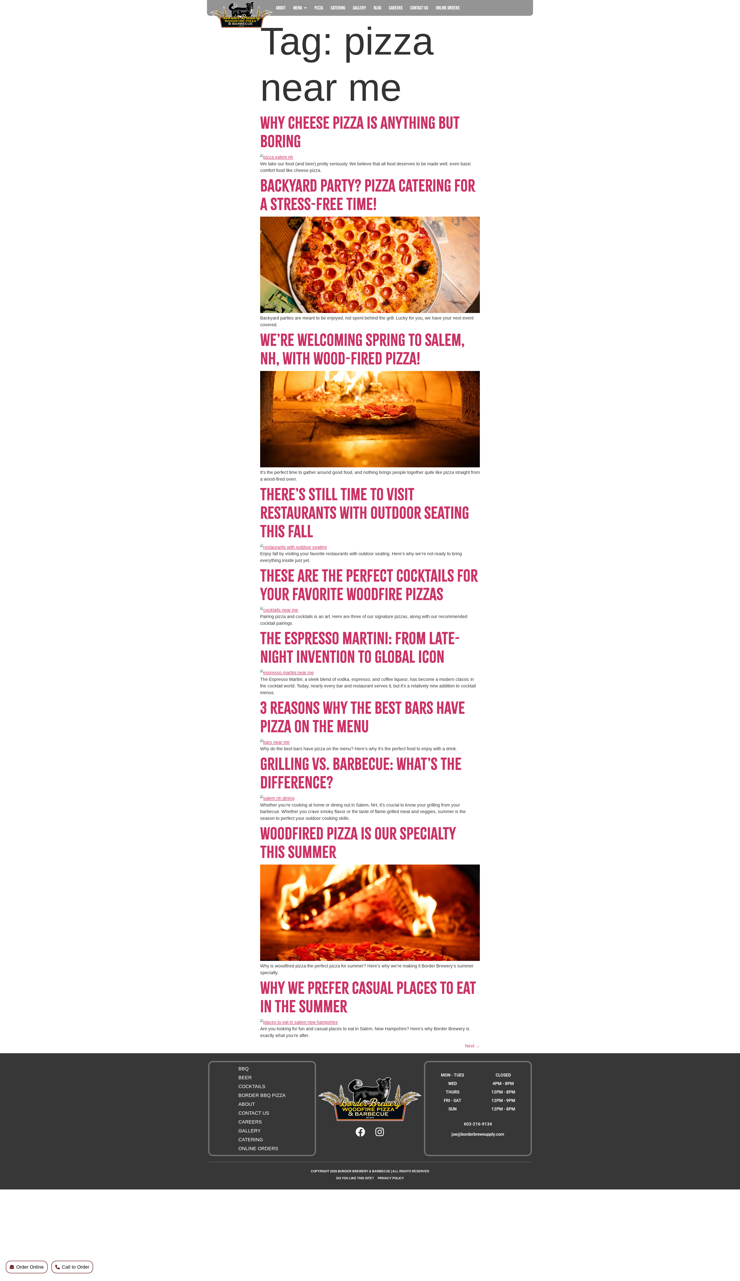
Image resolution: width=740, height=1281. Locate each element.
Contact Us (419, 8)
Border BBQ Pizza (262, 1095)
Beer (245, 1077)
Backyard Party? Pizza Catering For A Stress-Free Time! (367, 195)
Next (472, 1045)
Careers (396, 8)
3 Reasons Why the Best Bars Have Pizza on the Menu (362, 717)
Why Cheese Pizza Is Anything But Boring (360, 132)
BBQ (243, 1068)
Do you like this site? (355, 1178)
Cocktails (251, 1086)
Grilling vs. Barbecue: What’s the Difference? (361, 773)
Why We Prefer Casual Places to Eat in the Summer (368, 997)
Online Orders (448, 8)
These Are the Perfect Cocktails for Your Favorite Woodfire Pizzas (369, 585)
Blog (377, 8)
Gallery (359, 8)
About (281, 8)
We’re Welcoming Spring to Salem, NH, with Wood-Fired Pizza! (362, 349)
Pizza (318, 8)
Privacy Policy (391, 1178)
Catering (338, 8)
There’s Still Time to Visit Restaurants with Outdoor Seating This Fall (364, 512)
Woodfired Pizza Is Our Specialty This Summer (358, 843)
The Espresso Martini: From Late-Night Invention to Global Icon (360, 647)
